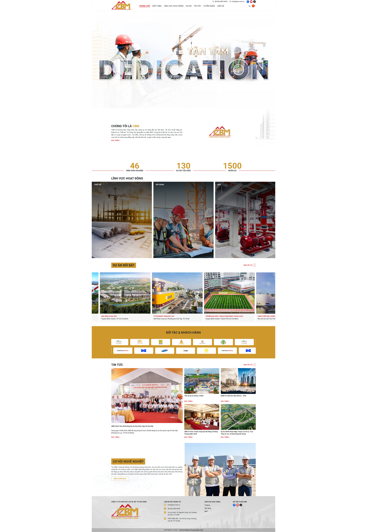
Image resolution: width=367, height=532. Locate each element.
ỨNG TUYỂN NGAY (120, 479)
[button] (254, 6)
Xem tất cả (248, 265)
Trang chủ (144, 6)
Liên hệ (220, 6)
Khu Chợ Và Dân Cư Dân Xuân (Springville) (182, 316)
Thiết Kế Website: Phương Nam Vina (191, 530)
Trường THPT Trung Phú (123, 316)
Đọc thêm (115, 140)
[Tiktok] (254, 1)
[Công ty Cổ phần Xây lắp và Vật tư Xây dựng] (121, 5)
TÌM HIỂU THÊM (100, 204)
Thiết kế (207, 505)
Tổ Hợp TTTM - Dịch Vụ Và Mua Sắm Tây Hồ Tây (236, 316)
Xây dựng (208, 508)
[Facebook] (248, 1)
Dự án (189, 6)
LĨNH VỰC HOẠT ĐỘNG (174, 6)
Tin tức (197, 6)
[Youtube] (251, 1)
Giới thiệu (157, 6)
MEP (206, 511)
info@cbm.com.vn (238, 1)
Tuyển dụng (209, 6)
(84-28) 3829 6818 (221, 1)
